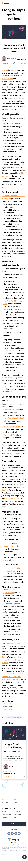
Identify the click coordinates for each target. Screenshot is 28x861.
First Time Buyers (6, 799)
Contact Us (14, 829)
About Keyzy (17, 796)
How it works (5, 796)
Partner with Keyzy (6, 814)
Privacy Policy (17, 814)
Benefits (4, 811)
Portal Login (5, 817)
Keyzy (4, 657)
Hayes (4, 70)
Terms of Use (17, 811)
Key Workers (5, 802)
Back (24, 63)
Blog (15, 817)
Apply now (14, 824)
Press (15, 802)
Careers (16, 799)
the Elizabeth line (11, 498)
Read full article (8, 777)
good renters (12, 643)
